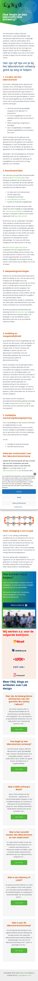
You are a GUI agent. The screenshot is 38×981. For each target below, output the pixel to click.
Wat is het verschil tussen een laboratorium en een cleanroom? (19, 835)
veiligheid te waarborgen (16, 178)
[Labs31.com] (12, 5)
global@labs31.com (24, 975)
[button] (35, 474)
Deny (19, 497)
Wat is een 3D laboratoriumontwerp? (19, 924)
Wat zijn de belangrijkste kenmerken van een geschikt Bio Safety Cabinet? (19, 700)
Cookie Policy (18, 507)
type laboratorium (21, 216)
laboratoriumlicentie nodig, (12, 470)
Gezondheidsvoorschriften (16, 199)
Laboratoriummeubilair (14, 211)
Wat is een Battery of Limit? (19, 878)
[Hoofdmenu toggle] (34, 5)
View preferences (19, 503)
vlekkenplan (22, 403)
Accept (19, 491)
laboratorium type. (21, 312)
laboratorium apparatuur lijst (16, 247)
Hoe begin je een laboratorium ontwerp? (19, 742)
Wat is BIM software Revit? (19, 788)
